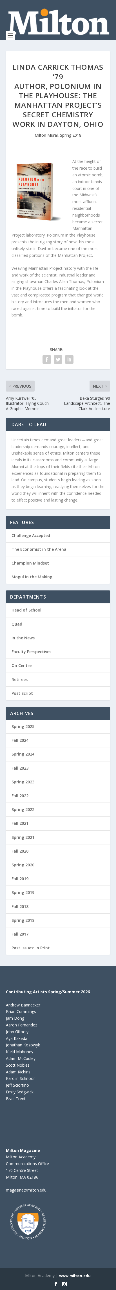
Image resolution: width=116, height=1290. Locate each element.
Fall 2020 (20, 851)
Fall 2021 (20, 823)
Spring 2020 (23, 865)
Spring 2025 (23, 726)
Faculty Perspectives (31, 651)
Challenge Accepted (31, 535)
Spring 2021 (23, 837)
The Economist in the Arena (39, 549)
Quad (17, 624)
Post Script (22, 693)
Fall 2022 (20, 795)
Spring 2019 (23, 892)
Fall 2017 (20, 934)
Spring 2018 (70, 135)
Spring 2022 (23, 809)
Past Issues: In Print (31, 947)
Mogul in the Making (32, 576)
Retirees (20, 679)
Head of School (26, 610)
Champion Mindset (30, 563)
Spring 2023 (23, 782)
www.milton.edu (75, 1275)
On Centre (22, 665)
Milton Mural (46, 135)
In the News (23, 637)
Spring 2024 (23, 754)
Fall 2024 (20, 740)
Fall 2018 (20, 906)
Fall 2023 (20, 768)
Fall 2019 (20, 878)
